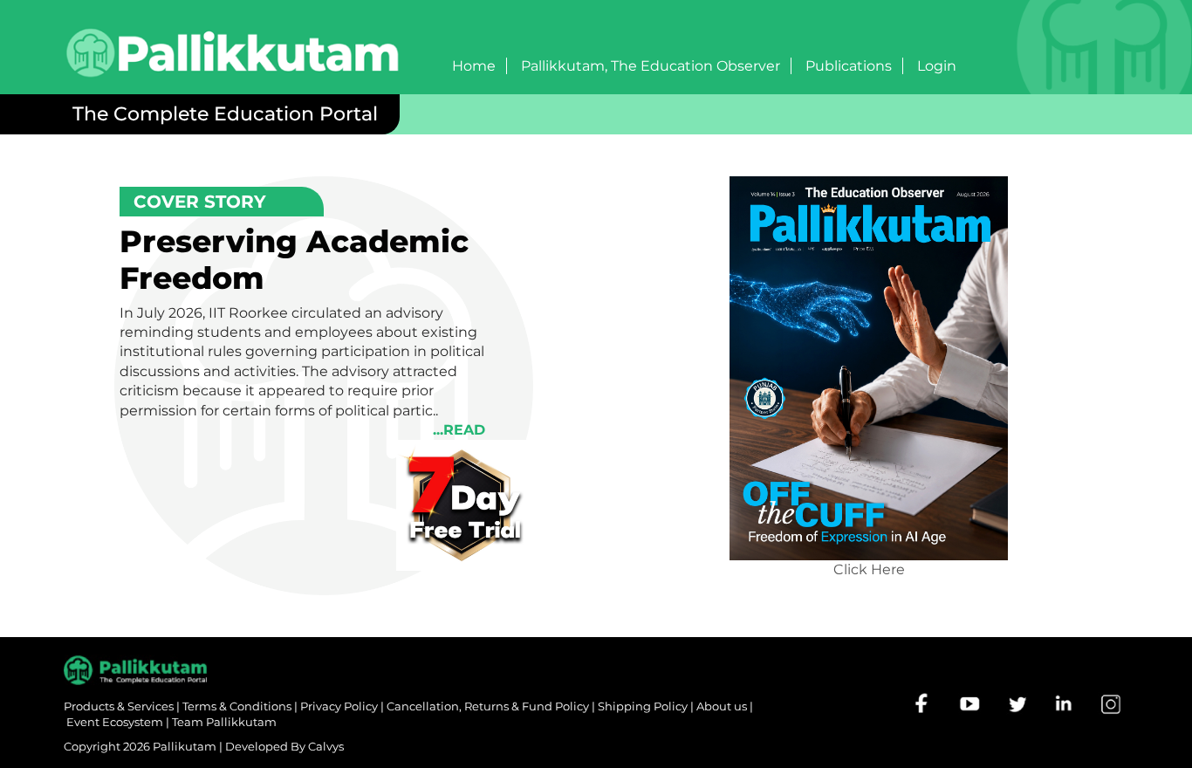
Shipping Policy (643, 706)
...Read (459, 430)
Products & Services (119, 706)
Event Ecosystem (114, 722)
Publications (848, 66)
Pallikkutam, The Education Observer (650, 66)
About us (721, 706)
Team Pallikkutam (224, 722)
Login (936, 66)
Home (474, 66)
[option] (869, 385)
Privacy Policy (339, 706)
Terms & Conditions (236, 706)
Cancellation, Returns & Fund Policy (488, 706)
